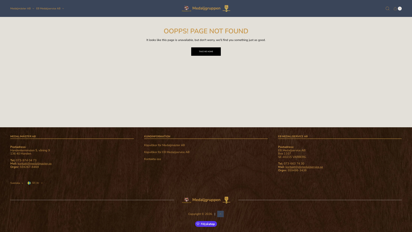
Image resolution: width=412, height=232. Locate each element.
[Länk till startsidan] (206, 200)
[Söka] (387, 8)
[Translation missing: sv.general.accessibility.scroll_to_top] (220, 214)
